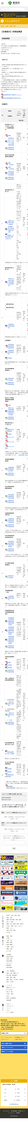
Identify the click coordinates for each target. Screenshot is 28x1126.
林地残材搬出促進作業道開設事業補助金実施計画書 (11, 621)
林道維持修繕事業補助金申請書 (11, 469)
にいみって (9, 985)
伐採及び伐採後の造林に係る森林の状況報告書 (11, 282)
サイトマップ (5, 1039)
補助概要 (10, 786)
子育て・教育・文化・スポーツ (14, 926)
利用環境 (18, 1112)
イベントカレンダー (7, 1037)
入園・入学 (9, 940)
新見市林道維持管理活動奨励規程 (11, 346)
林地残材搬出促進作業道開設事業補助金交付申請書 (11, 631)
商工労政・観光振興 (12, 975)
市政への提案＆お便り (7, 1043)
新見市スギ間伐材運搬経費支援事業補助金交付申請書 (11, 411)
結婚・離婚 (9, 944)
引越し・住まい (10, 946)
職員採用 (9, 965)
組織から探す (5, 1033)
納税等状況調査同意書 (11, 148)
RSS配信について (19, 1037)
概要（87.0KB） (11, 163)
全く (17, 818)
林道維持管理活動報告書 (11, 352)
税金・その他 (10, 981)
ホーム (5, 13)
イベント (9, 1008)
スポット (9, 1003)
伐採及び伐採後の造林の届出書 (11, 222)
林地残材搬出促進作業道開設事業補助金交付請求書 (11, 640)
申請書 (10, 665)
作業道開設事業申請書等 (11, 598)
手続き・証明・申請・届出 (9, 14)
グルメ (8, 1010)
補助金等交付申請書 (11, 379)
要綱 (9, 135)
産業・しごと (10, 928)
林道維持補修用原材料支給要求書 (11, 520)
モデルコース (10, 1006)
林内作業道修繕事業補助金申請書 (11, 496)
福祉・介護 (9, 917)
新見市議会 (9, 967)
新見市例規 (9, 961)
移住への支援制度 (11, 998)
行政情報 (9, 954)
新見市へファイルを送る (7, 1051)
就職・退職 (9, 942)
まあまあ (11, 816)
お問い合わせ (18, 1039)
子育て (8, 938)
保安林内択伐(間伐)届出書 (11, 326)
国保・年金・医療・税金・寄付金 (15, 923)
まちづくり (9, 963)
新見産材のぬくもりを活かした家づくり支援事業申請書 (11, 142)
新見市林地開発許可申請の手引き (12, 98)
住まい (8, 996)
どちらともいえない (20, 816)
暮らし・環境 (10, 921)
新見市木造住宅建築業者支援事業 (11, 173)
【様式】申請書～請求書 (11, 703)
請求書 (10, 358)
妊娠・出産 (9, 936)
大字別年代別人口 (14, 1104)
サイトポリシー (6, 1111)
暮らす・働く (10, 991)
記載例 (9, 434)
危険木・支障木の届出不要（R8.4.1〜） (9, 237)
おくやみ (9, 951)
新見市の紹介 (10, 956)
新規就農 (9, 1000)
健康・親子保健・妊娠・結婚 (14, 919)
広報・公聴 (9, 958)
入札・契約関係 (10, 971)
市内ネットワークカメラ (7, 1047)
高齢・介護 (9, 948)
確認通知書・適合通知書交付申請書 (11, 229)
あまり (13, 818)
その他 (8, 932)
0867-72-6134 (7, 799)
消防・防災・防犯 (11, 930)
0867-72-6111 (6, 1023)
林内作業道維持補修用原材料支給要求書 (11, 544)
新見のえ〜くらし (11, 987)
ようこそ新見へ (10, 1012)
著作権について (21, 1111)
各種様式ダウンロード (8, 16)
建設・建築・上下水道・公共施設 (15, 979)
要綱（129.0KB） (11, 168)
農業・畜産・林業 (11, 977)
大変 (6, 816)
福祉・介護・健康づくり (13, 973)
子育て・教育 (10, 993)
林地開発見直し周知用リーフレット (13, 94)
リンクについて (11, 1112)
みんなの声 (9, 989)
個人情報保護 (14, 1111)
